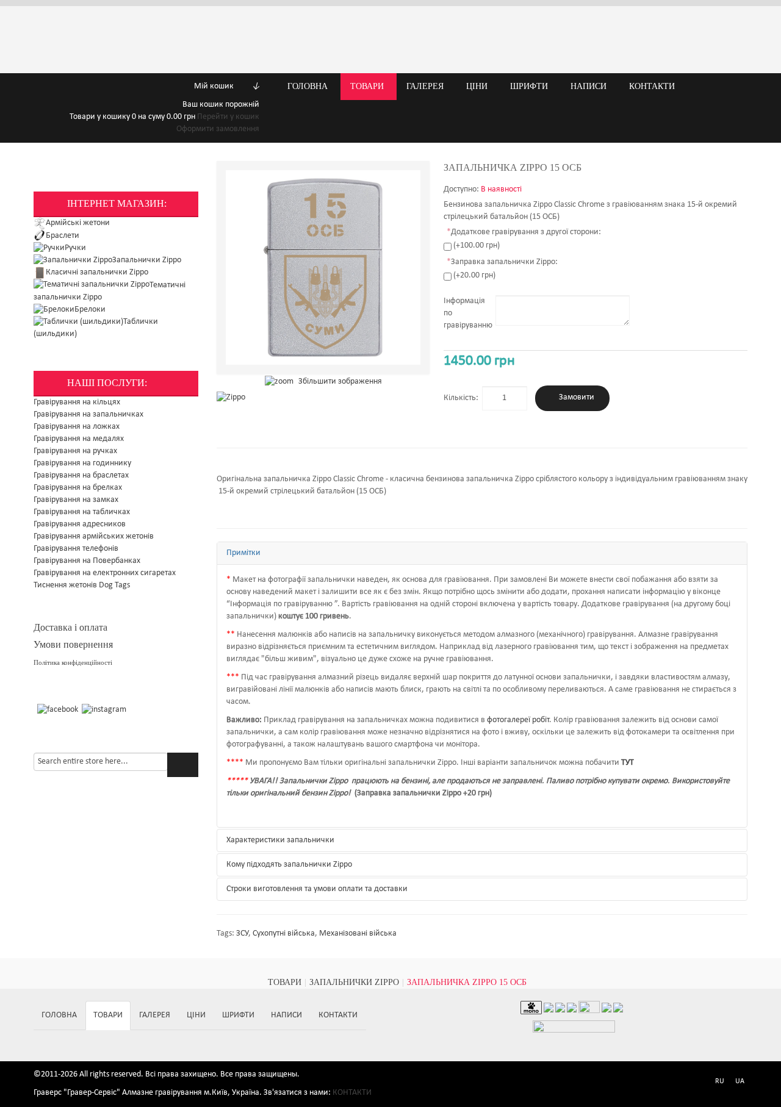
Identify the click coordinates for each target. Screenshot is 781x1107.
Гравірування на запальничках (88, 414)
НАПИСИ (286, 1015)
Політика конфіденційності (73, 662)
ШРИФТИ (238, 1015)
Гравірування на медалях (79, 438)
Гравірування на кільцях (77, 402)
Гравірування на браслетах (81, 475)
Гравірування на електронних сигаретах (105, 573)
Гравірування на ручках (75, 451)
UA (739, 1081)
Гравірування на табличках (82, 512)
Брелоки (90, 309)
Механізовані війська (358, 933)
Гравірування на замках (76, 499)
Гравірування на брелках (78, 487)
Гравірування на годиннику (82, 463)
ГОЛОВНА (59, 1015)
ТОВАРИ (284, 982)
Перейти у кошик (228, 116)
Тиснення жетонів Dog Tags (82, 585)
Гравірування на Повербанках (87, 560)
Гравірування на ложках (77, 426)
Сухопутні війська (284, 933)
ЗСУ (242, 933)
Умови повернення (73, 644)
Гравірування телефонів (76, 548)
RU (719, 1081)
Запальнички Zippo (146, 260)
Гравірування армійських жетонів (94, 536)
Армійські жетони (78, 222)
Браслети (62, 235)
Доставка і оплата (70, 627)
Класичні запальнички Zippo (97, 272)
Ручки (75, 248)
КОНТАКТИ (338, 1015)
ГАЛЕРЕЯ (154, 1015)
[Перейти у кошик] (57, 86)
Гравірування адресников (80, 524)
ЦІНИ (196, 1015)
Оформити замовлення (217, 129)
